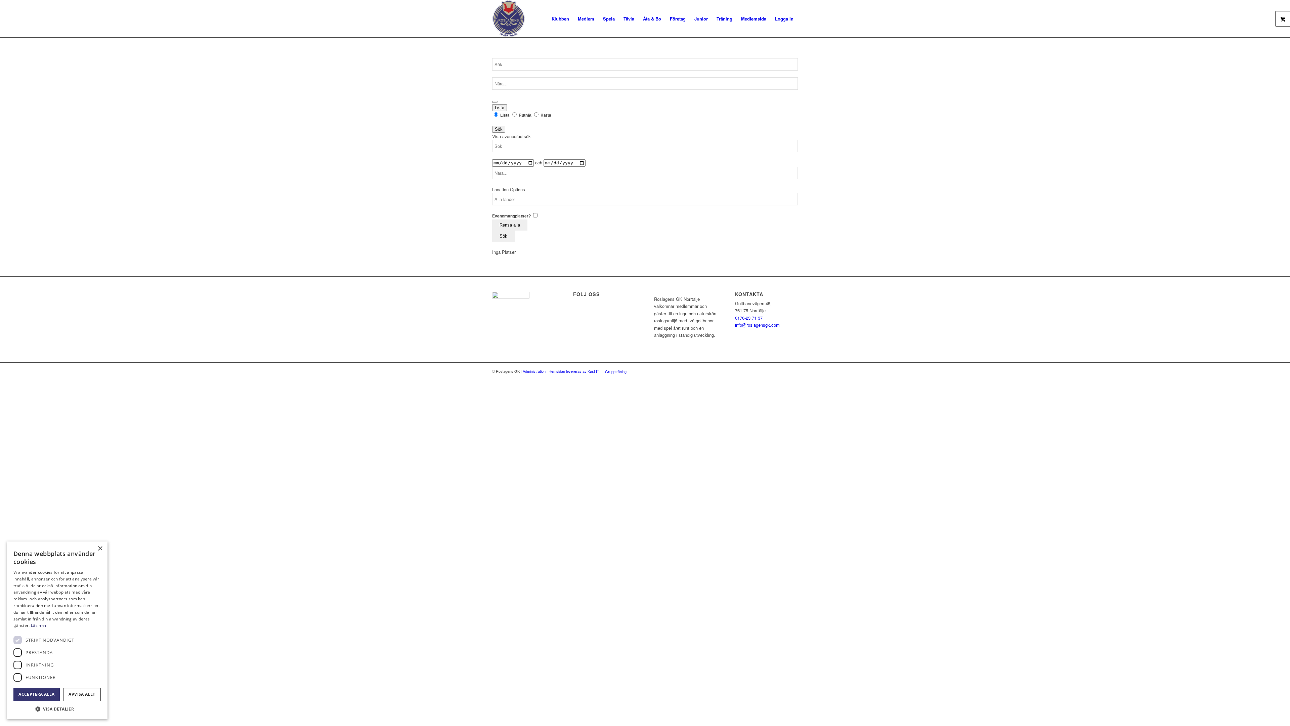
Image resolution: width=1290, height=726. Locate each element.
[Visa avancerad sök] (495, 102)
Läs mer (39, 625)
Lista (499, 107)
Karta (545, 115)
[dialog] (57, 630)
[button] (57, 709)
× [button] (99, 548)
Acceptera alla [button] (36, 694)
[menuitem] (560, 18)
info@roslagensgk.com (757, 325)
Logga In (784, 18)
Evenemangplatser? (512, 216)
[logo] (508, 18)
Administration (534, 371)
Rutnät (525, 115)
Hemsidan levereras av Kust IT (574, 371)
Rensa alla (510, 225)
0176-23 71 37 (749, 318)
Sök (499, 129)
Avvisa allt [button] (82, 694)
